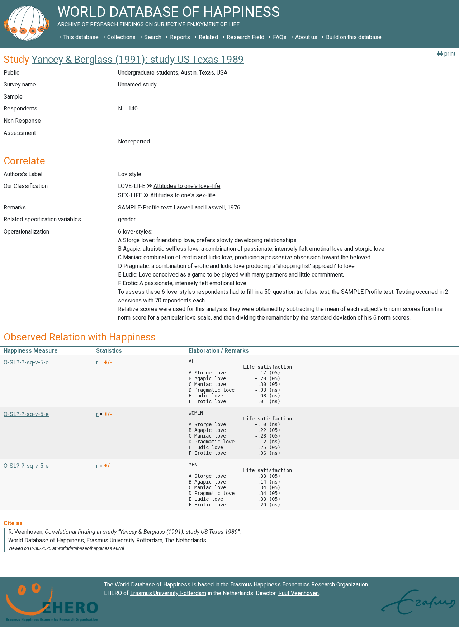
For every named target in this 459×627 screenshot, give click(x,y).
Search (152, 37)
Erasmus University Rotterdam (168, 593)
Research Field (245, 37)
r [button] (97, 362)
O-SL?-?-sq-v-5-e (26, 362)
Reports (180, 37)
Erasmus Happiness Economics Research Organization (299, 584)
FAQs (280, 37)
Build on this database (354, 37)
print (449, 53)
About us (306, 37)
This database (81, 37)
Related (208, 37)
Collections (121, 37)
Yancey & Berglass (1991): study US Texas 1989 (138, 59)
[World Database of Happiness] (28, 24)
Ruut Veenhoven (298, 593)
